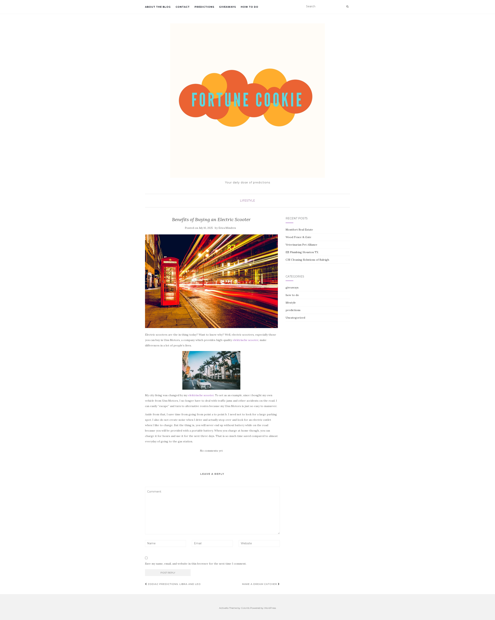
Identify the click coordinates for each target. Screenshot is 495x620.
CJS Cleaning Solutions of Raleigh (307, 259)
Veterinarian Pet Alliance (301, 244)
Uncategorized (295, 317)
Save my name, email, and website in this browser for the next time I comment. (195, 563)
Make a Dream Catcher (260, 584)
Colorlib (245, 607)
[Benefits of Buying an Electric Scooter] (211, 281)
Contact (183, 6)
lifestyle (247, 200)
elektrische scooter (245, 340)
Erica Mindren (227, 228)
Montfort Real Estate (299, 229)
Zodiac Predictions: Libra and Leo (174, 584)
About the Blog (158, 6)
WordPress (270, 607)
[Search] (347, 6)
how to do (249, 6)
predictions (204, 6)
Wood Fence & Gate (298, 237)
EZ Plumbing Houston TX (302, 252)
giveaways (227, 6)
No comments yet (211, 450)
